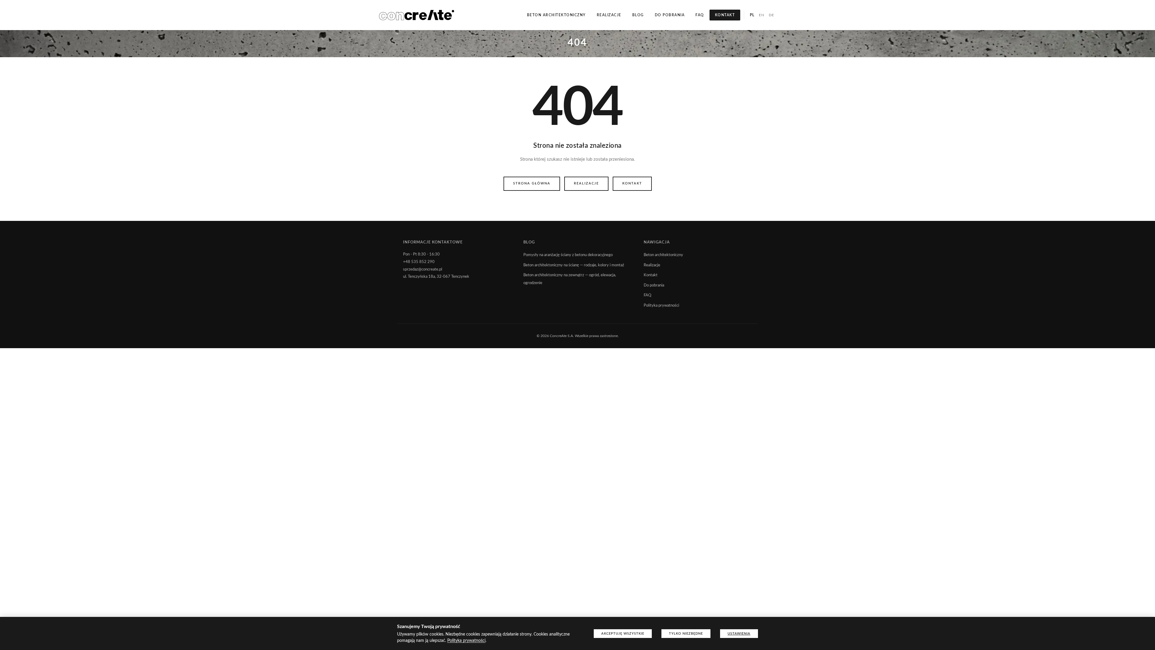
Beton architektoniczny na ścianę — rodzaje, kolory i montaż (573, 265)
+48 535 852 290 (419, 262)
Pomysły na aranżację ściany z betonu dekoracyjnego (568, 255)
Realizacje (609, 15)
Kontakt (725, 15)
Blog (638, 15)
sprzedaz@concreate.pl (422, 269)
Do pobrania (670, 15)
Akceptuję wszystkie (622, 633)
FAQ (699, 15)
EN (761, 15)
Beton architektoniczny (556, 15)
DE (771, 15)
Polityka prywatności (661, 306)
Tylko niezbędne (686, 633)
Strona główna (531, 183)
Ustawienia (739, 633)
